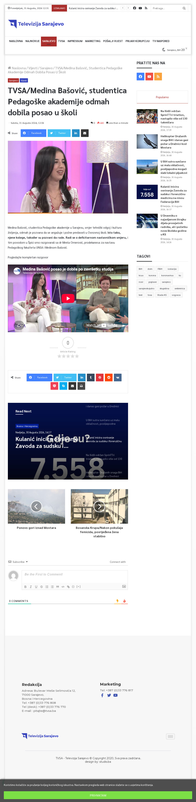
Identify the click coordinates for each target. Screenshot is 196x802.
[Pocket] (54, 386)
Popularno (162, 97)
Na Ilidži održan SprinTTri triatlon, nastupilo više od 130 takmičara (174, 116)
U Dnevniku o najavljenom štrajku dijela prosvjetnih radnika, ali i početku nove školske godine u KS (174, 225)
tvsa (150, 294)
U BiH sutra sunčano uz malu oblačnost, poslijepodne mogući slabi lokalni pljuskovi (174, 167)
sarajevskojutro (146, 288)
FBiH (160, 268)
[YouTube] (140, 8)
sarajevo (166, 281)
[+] (79, 586)
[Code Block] (63, 586)
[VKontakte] (118, 377)
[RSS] (146, 8)
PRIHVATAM (98, 795)
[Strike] (41, 586)
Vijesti (33, 68)
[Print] (81, 386)
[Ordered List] (47, 586)
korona (152, 275)
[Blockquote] (57, 586)
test (140, 294)
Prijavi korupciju (138, 41)
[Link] (68, 586)
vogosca (176, 294)
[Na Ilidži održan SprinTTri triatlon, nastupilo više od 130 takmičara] (147, 116)
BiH (140, 268)
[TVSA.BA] (36, 24)
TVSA (61, 41)
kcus (141, 275)
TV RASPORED (160, 41)
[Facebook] (134, 8)
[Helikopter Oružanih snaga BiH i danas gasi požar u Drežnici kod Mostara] (147, 141)
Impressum (75, 41)
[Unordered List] (52, 586)
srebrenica (180, 288)
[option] (68, 441)
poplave (153, 281)
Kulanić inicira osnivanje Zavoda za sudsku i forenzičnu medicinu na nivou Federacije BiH (47, 442)
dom (150, 268)
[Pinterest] (100, 377)
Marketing (92, 41)
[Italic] (30, 586)
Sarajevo (48, 41)
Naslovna (16, 41)
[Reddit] (109, 377)
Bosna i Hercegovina (27, 426)
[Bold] (25, 586)
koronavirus (167, 275)
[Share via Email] (85, 133)
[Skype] (63, 386)
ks (180, 275)
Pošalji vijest (113, 41)
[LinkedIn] (76, 133)
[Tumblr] (91, 377)
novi (141, 281)
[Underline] (36, 586)
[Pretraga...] (184, 8)
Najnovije (32, 41)
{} (73, 586)
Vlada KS (162, 294)
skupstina (164, 288)
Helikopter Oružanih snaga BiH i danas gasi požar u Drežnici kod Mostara (174, 141)
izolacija (172, 268)
